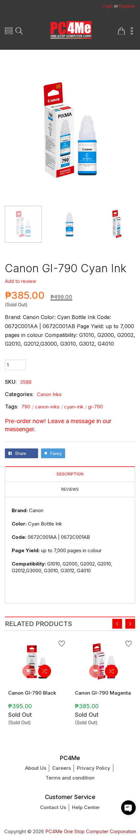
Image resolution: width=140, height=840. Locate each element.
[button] (128, 807)
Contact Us (53, 807)
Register (127, 6)
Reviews (70, 489)
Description (70, 474)
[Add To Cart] (28, 671)
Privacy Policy (93, 768)
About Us (35, 768)
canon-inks (49, 407)
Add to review (20, 281)
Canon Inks (49, 394)
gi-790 (95, 407)
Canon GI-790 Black (32, 693)
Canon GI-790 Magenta (103, 693)
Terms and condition (70, 778)
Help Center (86, 807)
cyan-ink (75, 407)
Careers (61, 768)
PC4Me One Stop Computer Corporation (90, 831)
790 (27, 407)
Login (107, 6)
